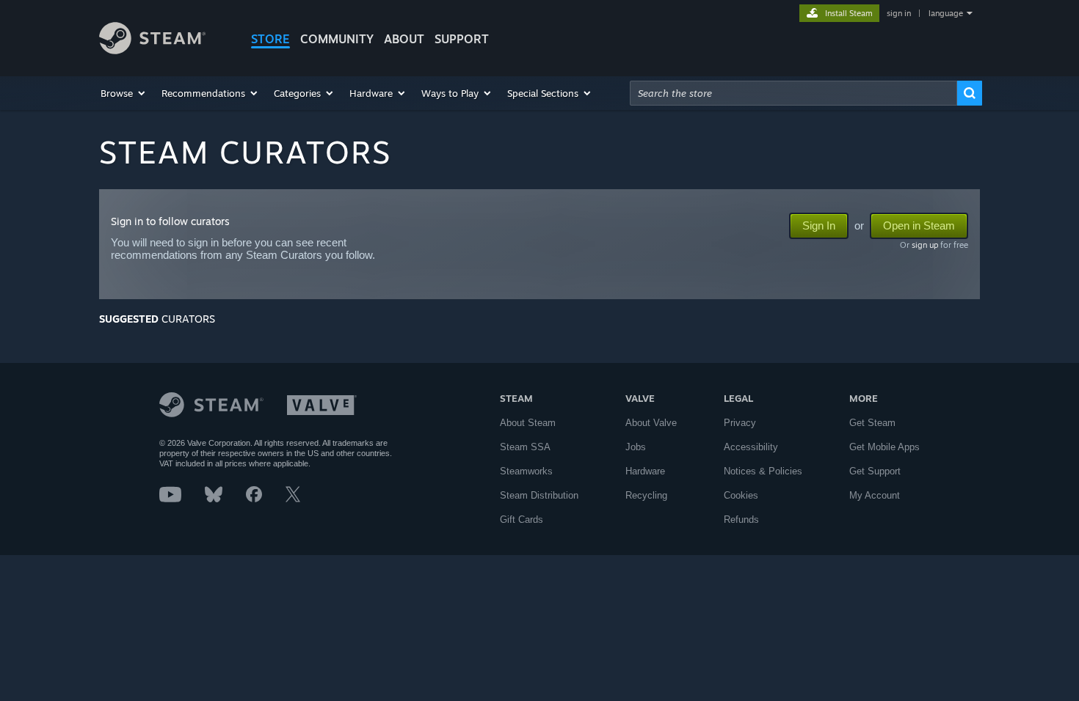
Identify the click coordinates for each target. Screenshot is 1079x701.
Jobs (635, 446)
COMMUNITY (337, 39)
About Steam (528, 422)
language (946, 13)
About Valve (651, 422)
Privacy (740, 422)
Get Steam (872, 422)
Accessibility (751, 446)
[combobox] (793, 93)
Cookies (741, 495)
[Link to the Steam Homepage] (152, 50)
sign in (899, 13)
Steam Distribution (539, 495)
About (404, 39)
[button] (123, 93)
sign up (925, 245)
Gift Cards (521, 519)
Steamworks (526, 471)
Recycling (646, 495)
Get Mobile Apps (884, 446)
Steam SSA (525, 446)
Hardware (645, 471)
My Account (874, 495)
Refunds (741, 519)
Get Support (875, 471)
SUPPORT (462, 39)
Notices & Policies (763, 471)
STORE (270, 39)
